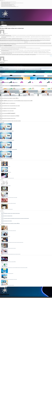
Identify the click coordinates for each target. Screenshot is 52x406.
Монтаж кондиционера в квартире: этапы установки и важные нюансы (8, 230)
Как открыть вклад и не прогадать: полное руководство (7, 209)
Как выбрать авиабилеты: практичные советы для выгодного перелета (8, 248)
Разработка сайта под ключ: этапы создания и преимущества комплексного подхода (9, 6)
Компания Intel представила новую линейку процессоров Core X (8, 149)
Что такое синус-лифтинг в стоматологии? (5, 166)
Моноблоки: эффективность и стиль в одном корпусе (8, 82)
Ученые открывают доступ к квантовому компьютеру (7, 140)
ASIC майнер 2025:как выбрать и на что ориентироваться (9, 72)
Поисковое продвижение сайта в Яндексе (5, 3)
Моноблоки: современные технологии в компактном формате (10, 79)
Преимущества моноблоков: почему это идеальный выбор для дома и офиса (12, 75)
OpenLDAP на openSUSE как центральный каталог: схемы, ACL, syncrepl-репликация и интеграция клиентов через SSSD (20, 69)
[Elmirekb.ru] (5, 19)
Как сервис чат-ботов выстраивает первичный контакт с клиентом (8, 5)
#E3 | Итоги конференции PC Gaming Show (6, 172)
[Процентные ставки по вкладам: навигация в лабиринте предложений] (4, 202)
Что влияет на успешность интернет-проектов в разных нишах (7, 4)
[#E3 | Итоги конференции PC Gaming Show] (4, 171)
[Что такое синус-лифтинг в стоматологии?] (4, 165)
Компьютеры (1, 26)
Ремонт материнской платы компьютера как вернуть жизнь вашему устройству (13, 95)
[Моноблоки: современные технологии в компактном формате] (4, 284)
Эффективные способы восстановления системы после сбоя (10, 92)
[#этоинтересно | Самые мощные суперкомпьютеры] (6, 129)
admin (5, 33)
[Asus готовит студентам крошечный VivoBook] (6, 157)
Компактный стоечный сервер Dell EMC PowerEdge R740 (10, 85)
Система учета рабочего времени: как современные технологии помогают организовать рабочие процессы (12, 242)
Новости (2, 22)
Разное (2, 23)
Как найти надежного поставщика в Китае (5, 2)
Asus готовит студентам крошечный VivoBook (6, 158)
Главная (2, 21)
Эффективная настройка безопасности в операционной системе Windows (12, 88)
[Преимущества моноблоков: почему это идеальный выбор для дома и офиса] (4, 278)
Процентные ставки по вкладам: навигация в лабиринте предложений (8, 203)
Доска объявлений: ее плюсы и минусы (5, 191)
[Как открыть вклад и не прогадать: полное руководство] (4, 208)
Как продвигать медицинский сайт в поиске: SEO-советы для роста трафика (9, 197)
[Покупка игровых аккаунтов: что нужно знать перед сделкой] (4, 177)
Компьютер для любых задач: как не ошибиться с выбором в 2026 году (11, 65)
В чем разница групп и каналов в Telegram (6, 185)
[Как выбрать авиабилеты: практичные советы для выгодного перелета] (4, 247)
